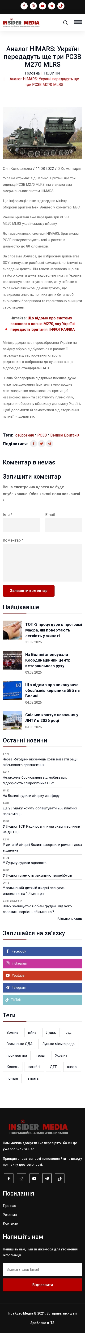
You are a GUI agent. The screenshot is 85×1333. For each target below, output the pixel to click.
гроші (41, 1055)
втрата (33, 1078)
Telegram (18, 987)
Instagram (19, 963)
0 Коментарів (69, 168)
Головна (32, 73)
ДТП (53, 1067)
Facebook (18, 951)
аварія (72, 1067)
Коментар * (13, 540)
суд (69, 1032)
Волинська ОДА (20, 1044)
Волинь (12, 1032)
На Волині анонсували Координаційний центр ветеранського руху (48, 660)
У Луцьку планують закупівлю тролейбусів (37, 875)
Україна (61, 1055)
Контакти (10, 1223)
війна (32, 1032)
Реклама (10, 1215)
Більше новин (69, 919)
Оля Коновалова (17, 168)
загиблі (34, 1067)
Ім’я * (7, 514)
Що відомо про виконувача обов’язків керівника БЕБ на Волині (52, 690)
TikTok (15, 1000)
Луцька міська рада (58, 1044)
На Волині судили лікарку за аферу (31, 796)
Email (50, 514)
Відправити (42, 1285)
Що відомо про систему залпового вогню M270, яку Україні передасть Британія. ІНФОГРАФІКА (42, 324)
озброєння (24, 435)
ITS (52, 1323)
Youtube (18, 975)
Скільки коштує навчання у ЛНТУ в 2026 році (51, 717)
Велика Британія (64, 435)
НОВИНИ (52, 73)
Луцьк (51, 1032)
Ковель (13, 1067)
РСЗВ (42, 435)
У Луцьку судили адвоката (25, 863)
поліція (12, 1078)
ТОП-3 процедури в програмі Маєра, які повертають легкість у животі (53, 630)
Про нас (9, 1206)
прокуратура (17, 1055)
